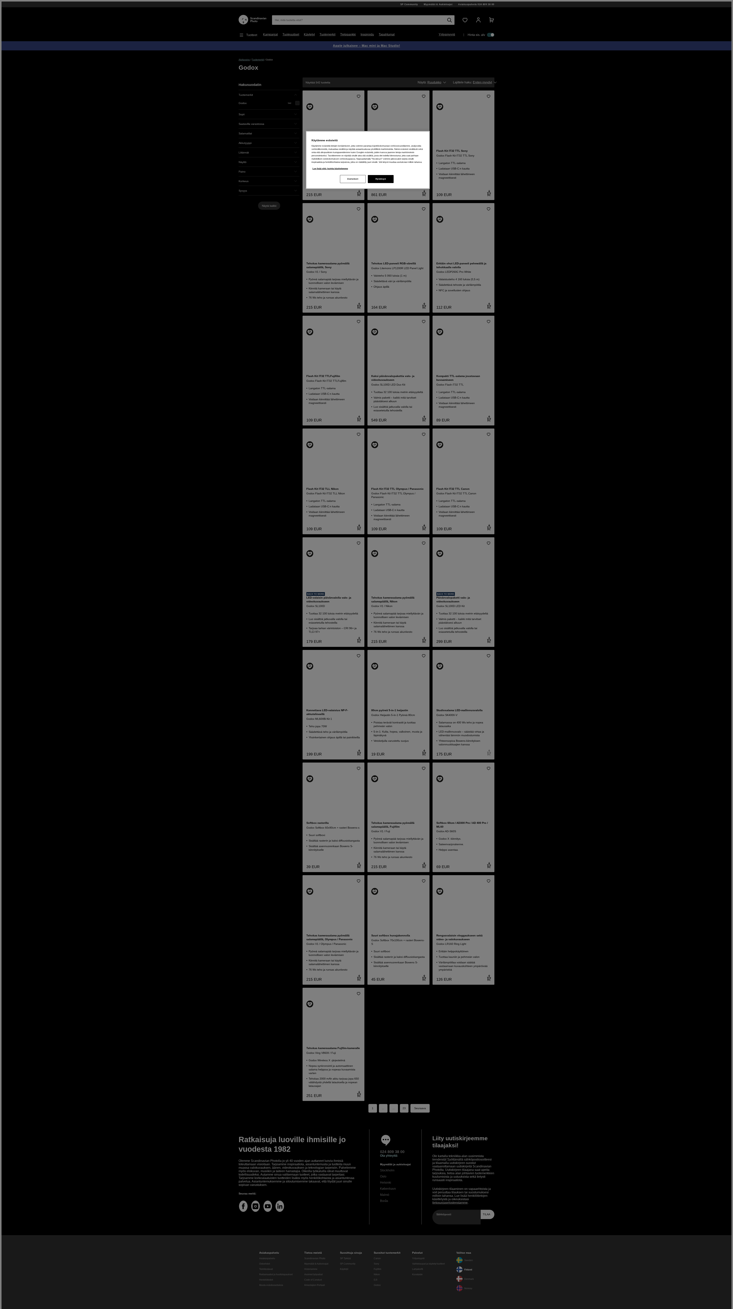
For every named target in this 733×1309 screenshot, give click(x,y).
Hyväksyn (380, 179)
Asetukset (352, 179)
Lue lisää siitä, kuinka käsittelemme (330, 168)
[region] (368, 160)
